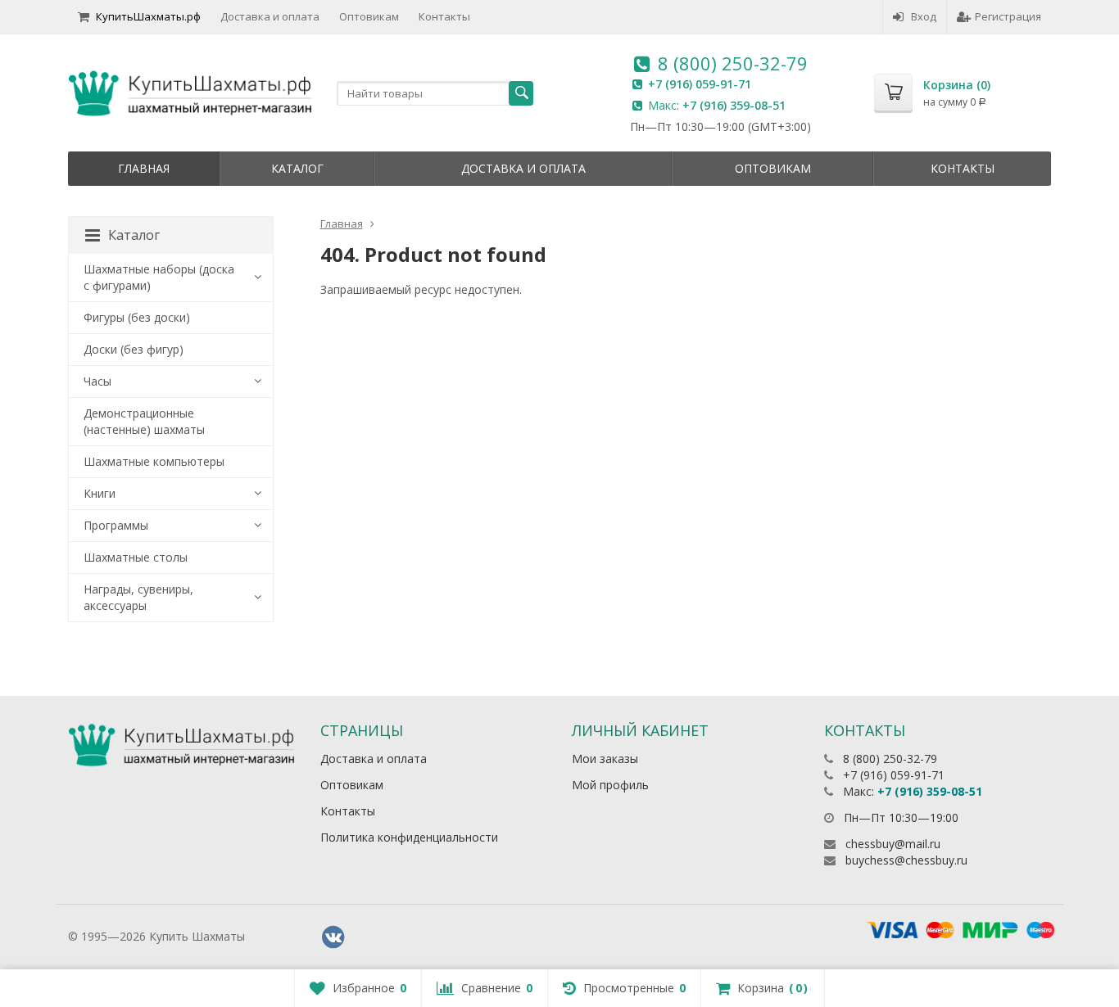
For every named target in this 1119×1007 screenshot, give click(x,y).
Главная (144, 168)
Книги (100, 493)
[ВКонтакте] (333, 937)
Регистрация (1008, 16)
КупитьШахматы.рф (148, 16)
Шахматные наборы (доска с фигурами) (159, 277)
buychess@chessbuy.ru (906, 860)
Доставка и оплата (269, 16)
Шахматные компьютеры (154, 461)
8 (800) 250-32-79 (733, 63)
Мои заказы (605, 758)
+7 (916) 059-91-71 (699, 84)
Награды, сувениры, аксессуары (138, 597)
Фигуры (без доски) (137, 317)
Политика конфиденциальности (409, 837)
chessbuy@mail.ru (892, 843)
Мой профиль (610, 785)
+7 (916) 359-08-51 (734, 105)
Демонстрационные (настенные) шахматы (144, 421)
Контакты (444, 16)
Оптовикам (369, 16)
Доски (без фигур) (133, 349)
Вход (923, 16)
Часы (97, 381)
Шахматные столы (136, 557)
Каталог (297, 168)
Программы (116, 525)
